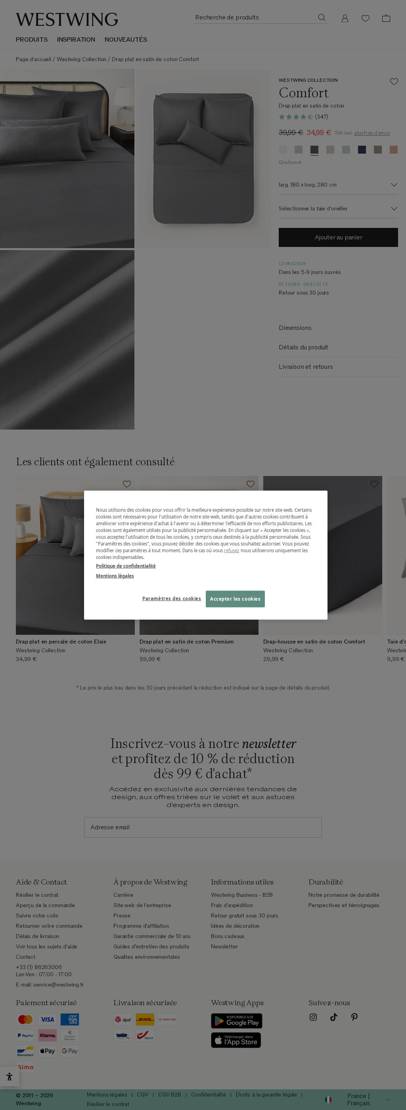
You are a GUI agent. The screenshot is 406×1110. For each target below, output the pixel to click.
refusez (231, 550)
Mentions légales (115, 575)
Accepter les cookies (235, 598)
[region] (205, 555)
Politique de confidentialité (126, 565)
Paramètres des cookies (171, 598)
